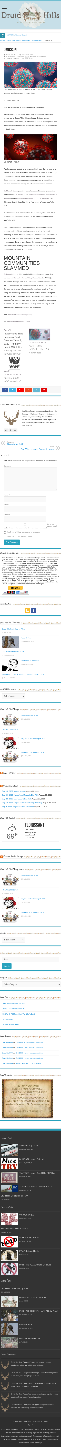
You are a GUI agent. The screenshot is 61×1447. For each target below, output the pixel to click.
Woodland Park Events (10, 786)
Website (7, 514)
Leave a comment (13, 58)
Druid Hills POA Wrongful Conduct (35, 1265)
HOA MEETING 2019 (10, 730)
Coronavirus (37, 41)
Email (6, 505)
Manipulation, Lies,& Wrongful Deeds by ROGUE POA (23, 674)
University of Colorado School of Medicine (32, 198)
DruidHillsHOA (11, 55)
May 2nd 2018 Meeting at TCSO (33, 739)
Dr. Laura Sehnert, (11, 274)
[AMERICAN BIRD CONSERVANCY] (9, 1188)
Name (6, 495)
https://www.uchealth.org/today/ (20, 314)
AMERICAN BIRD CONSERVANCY (29, 1063)
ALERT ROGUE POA (29, 1237)
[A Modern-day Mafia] (9, 1150)
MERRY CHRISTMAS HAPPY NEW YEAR (18, 1014)
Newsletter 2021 (16, 443)
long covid (28, 249)
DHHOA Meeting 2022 (29, 715)
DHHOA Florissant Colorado (32, 1159)
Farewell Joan (26, 638)
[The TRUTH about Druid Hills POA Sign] (9, 1177)
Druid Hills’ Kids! (9, 773)
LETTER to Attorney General (17, 35)
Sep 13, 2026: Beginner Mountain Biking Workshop (22, 803)
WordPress (27, 1421)
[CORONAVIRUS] (39, 335)
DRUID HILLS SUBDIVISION (13, 1009)
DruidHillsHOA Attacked (30, 661)
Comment (8, 466)
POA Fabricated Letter (29, 1251)
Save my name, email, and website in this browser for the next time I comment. (30, 526)
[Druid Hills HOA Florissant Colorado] (30, 15)
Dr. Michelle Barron (11, 191)
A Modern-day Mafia (28, 1146)
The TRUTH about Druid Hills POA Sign (37, 1173)
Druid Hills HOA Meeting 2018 (32, 752)
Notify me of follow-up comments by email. (23, 532)
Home (2, 41)
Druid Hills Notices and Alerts (18, 41)
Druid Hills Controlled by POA (13, 629)
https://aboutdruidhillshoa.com (18, 322)
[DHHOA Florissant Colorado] (9, 1163)
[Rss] (27, 610)
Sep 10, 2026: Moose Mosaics (14, 791)
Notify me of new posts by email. (19, 536)
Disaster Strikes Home (10, 1024)
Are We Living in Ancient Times (37, 448)
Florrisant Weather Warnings (13, 856)
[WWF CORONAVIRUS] (14, 363)
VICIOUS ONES (26, 1215)
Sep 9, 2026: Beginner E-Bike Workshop (18, 807)
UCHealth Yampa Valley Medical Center (29, 278)
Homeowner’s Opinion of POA (14, 1228)
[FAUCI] (16, 342)
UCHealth (19, 194)
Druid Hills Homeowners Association (29, 1042)
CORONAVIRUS (37, 342)
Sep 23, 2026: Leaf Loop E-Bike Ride (17, 799)
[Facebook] (33, 610)
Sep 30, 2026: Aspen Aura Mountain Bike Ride (20, 795)
